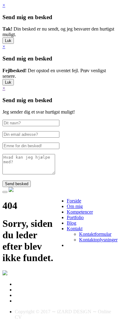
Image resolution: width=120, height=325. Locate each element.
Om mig (75, 206)
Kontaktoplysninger (98, 239)
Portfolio (75, 217)
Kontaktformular (95, 234)
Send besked (16, 183)
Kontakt (74, 228)
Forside (74, 200)
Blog (71, 223)
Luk (8, 40)
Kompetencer (80, 212)
